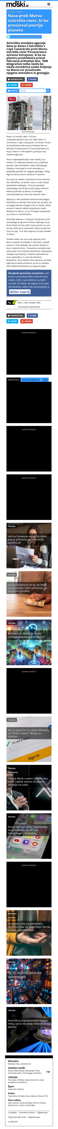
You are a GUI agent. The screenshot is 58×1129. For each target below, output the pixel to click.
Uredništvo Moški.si (27, 1112)
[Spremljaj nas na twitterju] (49, 1071)
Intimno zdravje (39, 1103)
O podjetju (12, 1112)
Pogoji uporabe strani (17, 1117)
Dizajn (27, 1080)
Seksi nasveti (13, 1103)
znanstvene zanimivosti (29, 306)
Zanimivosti (26, 1063)
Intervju (40, 1096)
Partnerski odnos (15, 1073)
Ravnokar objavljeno (31, 379)
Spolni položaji (26, 1103)
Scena (11, 1093)
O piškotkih (13, 1121)
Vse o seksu (14, 1100)
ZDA (38, 302)
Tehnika (19, 11)
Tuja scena (13, 772)
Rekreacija (29, 1070)
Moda (10, 1070)
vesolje (32, 302)
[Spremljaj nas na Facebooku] (47, 1071)
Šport (11, 1086)
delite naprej (20, 292)
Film (46, 1096)
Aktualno (12, 913)
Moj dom (34, 1080)
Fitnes (37, 1070)
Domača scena (24, 1096)
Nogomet (12, 1089)
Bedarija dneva (14, 1063)
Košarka (20, 1089)
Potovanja (12, 1080)
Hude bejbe (30, 1105)
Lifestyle (11, 11)
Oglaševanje (42, 1112)
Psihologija (27, 1073)
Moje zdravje (19, 1070)
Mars (20, 302)
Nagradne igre (34, 1117)
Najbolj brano (13, 379)
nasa (26, 302)
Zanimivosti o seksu (16, 1105)
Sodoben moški (16, 1067)
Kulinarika (37, 1073)
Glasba (33, 1096)
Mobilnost (22, 1082)
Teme (45, 379)
